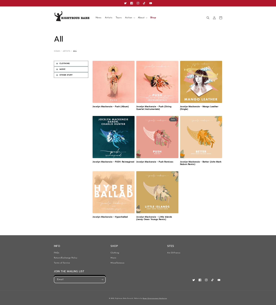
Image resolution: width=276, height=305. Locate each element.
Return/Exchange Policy (65, 258)
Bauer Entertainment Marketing (155, 298)
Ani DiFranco (173, 253)
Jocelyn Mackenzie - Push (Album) (111, 106)
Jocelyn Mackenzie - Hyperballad (110, 217)
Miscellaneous (117, 263)
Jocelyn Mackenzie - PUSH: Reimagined (113, 162)
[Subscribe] (102, 279)
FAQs (56, 253)
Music (113, 258)
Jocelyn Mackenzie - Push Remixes (154, 162)
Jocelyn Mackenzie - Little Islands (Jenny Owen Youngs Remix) (154, 218)
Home (57, 51)
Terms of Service (62, 263)
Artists (66, 51)
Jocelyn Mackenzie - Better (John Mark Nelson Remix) (201, 163)
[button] (129, 18)
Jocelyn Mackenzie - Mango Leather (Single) (199, 107)
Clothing (115, 253)
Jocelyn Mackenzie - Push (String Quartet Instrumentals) (153, 107)
